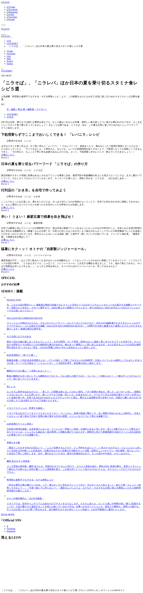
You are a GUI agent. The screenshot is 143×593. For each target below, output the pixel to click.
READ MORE (8, 514)
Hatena (10, 63)
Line (9, 56)
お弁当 (10, 117)
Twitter (10, 51)
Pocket (10, 61)
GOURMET (12, 43)
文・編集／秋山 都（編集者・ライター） (27, 109)
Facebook (11, 53)
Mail (9, 58)
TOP (9, 41)
